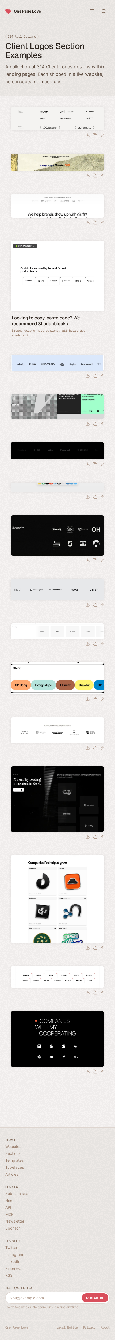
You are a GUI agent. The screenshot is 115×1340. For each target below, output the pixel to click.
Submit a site (16, 1193)
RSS (9, 1275)
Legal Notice (67, 1327)
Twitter (11, 1247)
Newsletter (14, 1221)
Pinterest (13, 1268)
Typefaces (14, 1167)
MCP (9, 1214)
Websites (13, 1146)
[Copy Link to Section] (102, 135)
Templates (14, 1160)
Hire (8, 1200)
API (8, 1207)
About (105, 1327)
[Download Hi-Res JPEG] (88, 135)
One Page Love (27, 11)
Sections (12, 1153)
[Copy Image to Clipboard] (95, 135)
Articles (11, 1174)
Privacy (89, 1327)
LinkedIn (12, 1261)
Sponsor (12, 1228)
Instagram (14, 1254)
